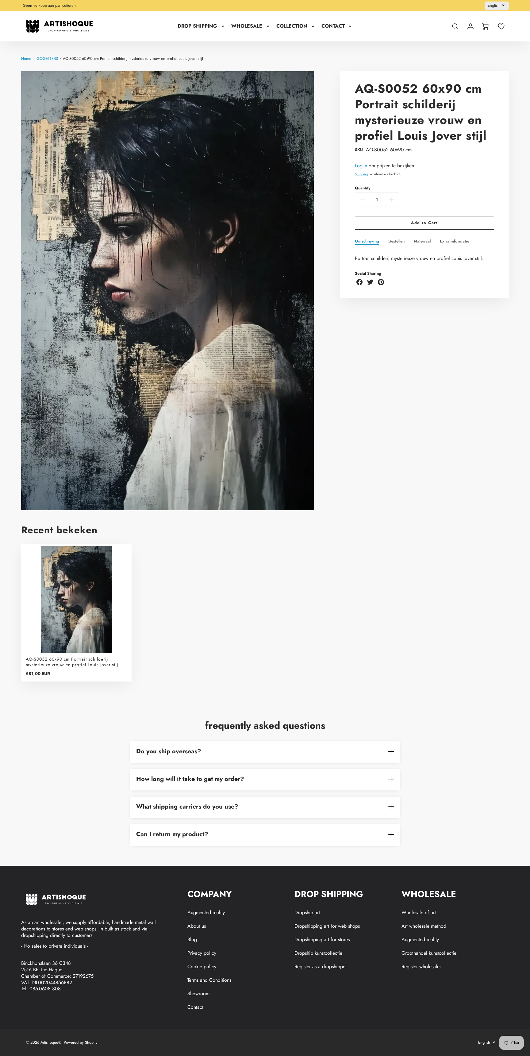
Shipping (361, 174)
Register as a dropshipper (320, 966)
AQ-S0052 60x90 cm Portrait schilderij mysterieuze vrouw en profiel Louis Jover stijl (133, 58)
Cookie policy (201, 966)
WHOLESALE (246, 26)
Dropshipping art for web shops (327, 926)
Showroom (198, 993)
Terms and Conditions (209, 980)
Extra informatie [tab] (454, 241)
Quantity (363, 188)
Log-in (361, 165)
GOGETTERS (47, 58)
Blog (192, 939)
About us (196, 926)
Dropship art (307, 912)
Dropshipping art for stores (322, 939)
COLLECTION (291, 26)
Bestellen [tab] (396, 241)
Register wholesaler (421, 966)
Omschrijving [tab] (367, 241)
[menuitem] (201, 26)
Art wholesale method (423, 926)
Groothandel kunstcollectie (428, 953)
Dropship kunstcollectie (318, 953)
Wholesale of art (418, 912)
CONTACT (333, 26)
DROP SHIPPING (197, 26)
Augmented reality (206, 912)
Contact (195, 1007)
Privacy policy (201, 953)
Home (26, 58)
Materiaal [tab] (422, 241)
